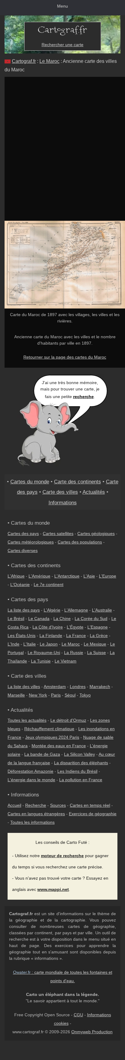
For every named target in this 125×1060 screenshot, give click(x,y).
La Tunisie (41, 661)
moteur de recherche (62, 855)
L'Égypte (75, 627)
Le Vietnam (65, 661)
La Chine (62, 618)
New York (38, 695)
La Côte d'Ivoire (47, 627)
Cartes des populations (80, 542)
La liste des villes (24, 686)
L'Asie (89, 576)
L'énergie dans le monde (31, 779)
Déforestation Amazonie (30, 771)
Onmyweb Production (92, 1031)
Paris (56, 695)
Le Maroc (49, 61)
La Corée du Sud (91, 618)
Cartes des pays (23, 533)
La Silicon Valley (79, 754)
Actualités (94, 492)
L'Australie (102, 610)
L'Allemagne (76, 610)
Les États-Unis (21, 635)
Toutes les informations (32, 822)
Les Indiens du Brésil (77, 771)
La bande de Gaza (42, 754)
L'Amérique (39, 576)
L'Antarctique (66, 576)
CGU (78, 1014)
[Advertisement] (62, 142)
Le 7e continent (48, 584)
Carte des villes (60, 492)
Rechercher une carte (62, 44)
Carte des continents (77, 482)
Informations (63, 502)
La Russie (73, 652)
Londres (78, 686)
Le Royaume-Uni (44, 652)
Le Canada (38, 618)
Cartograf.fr (24, 61)
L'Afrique (16, 576)
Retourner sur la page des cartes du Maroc (64, 357)
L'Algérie (52, 610)
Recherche (35, 805)
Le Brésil (16, 618)
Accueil (14, 805)
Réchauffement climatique (49, 728)
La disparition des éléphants (81, 762)
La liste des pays (24, 610)
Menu (62, 6)
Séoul (70, 695)
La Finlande (50, 635)
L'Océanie (20, 584)
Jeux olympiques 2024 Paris (52, 737)
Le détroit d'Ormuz (68, 720)
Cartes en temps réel (90, 805)
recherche (83, 396)
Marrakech (100, 686)
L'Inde (13, 644)
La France (76, 635)
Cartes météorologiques (31, 542)
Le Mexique (95, 644)
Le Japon (49, 644)
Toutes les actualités (27, 720)
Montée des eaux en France (59, 745)
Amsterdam (55, 686)
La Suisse (96, 652)
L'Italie (29, 644)
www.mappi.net (53, 889)
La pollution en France (80, 779)
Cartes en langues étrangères (36, 813)
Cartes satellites (58, 533)
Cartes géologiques (96, 533)
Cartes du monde (29, 482)
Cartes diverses (23, 550)
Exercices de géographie (93, 813)
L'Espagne (97, 627)
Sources (58, 805)
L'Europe (107, 576)
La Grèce (99, 635)
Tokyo (85, 695)
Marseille (16, 695)
